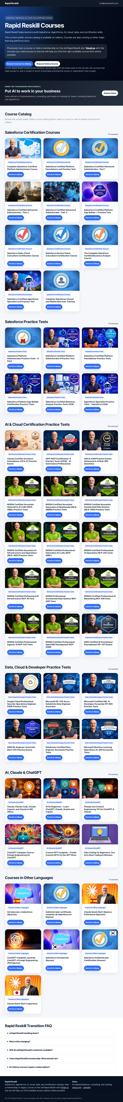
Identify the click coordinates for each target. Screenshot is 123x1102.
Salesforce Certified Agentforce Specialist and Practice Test (23, 300)
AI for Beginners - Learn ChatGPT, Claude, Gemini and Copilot (60, 809)
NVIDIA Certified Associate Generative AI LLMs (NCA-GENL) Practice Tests (20, 507)
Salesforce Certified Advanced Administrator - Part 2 (22, 211)
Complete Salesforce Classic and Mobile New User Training (60, 300)
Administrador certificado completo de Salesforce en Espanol (59, 914)
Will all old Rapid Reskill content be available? (31, 1050)
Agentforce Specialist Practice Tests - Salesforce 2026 (99, 403)
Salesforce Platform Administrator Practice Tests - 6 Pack (23, 358)
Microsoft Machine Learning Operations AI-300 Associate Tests (98, 749)
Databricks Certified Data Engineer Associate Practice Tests (59, 749)
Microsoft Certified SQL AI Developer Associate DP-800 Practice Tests (98, 704)
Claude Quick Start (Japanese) (22, 1003)
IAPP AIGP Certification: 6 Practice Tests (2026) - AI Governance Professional (58, 461)
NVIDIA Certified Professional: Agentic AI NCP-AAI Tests (22, 643)
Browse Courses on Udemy (19, 64)
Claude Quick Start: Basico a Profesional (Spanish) (98, 913)
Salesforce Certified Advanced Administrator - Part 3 (61, 211)
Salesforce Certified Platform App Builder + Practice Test (98, 211)
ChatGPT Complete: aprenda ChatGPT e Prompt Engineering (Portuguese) (22, 960)
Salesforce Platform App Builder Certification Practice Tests (23, 403)
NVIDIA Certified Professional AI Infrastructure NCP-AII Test (23, 597)
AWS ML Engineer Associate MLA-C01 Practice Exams (21, 748)
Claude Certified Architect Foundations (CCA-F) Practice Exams (22, 461)
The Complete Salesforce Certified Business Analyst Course (97, 255)
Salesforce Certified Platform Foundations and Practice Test (61, 167)
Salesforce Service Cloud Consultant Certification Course (61, 254)
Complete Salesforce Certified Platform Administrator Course (22, 167)
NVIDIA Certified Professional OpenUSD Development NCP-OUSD (60, 644)
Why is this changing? (19, 1041)
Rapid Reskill (12, 3)
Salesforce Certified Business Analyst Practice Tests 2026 (60, 403)
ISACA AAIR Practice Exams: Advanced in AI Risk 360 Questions (98, 461)
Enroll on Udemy (15, 174)
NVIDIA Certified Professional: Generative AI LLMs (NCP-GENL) (60, 553)
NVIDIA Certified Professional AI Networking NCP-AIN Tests (100, 597)
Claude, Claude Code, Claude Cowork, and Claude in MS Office (21, 809)
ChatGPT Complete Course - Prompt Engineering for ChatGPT (21, 855)
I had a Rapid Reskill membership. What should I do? (33, 1058)
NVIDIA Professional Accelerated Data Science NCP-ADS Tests (61, 598)
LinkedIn (87, 1087)
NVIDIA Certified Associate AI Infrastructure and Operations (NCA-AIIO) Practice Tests (22, 553)
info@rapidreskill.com (108, 3)
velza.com (76, 1087)
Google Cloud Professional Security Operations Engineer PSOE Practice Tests (21, 704)
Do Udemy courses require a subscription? (29, 1067)
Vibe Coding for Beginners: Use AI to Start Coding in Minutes (99, 853)
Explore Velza (110, 93)
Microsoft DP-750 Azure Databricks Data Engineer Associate (58, 704)
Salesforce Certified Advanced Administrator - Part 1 (99, 167)
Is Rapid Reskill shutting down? (24, 1033)
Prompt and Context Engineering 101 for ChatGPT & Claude (99, 809)
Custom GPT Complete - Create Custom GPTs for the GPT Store (61, 853)
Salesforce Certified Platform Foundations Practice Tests (98, 357)
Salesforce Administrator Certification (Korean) (96, 959)
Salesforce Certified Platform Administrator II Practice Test (60, 357)
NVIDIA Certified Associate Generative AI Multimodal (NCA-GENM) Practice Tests (61, 507)
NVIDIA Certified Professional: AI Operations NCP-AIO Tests (99, 551)
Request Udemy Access (47, 64)
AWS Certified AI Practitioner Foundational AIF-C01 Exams (98, 643)
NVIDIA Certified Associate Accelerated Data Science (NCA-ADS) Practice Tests (97, 507)
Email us (90, 48)
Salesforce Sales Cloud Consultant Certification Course (23, 254)
